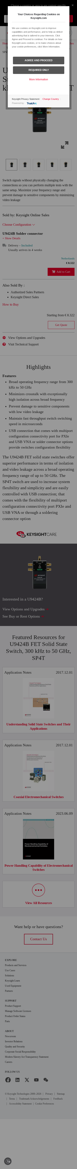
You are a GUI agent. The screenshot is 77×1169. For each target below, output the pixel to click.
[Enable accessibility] (7, 1161)
